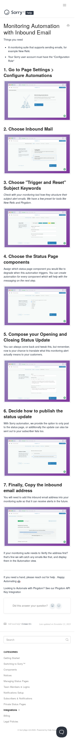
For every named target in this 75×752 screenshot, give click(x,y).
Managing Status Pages (16, 681)
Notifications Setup (14, 692)
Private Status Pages (15, 704)
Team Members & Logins (17, 687)
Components (10, 669)
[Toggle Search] (67, 639)
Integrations (11, 710)
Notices (8, 675)
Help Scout (52, 730)
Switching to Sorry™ (14, 663)
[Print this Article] (68, 26)
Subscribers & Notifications (18, 698)
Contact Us (26, 623)
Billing (7, 715)
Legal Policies (11, 721)
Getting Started (11, 658)
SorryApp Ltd (25, 730)
